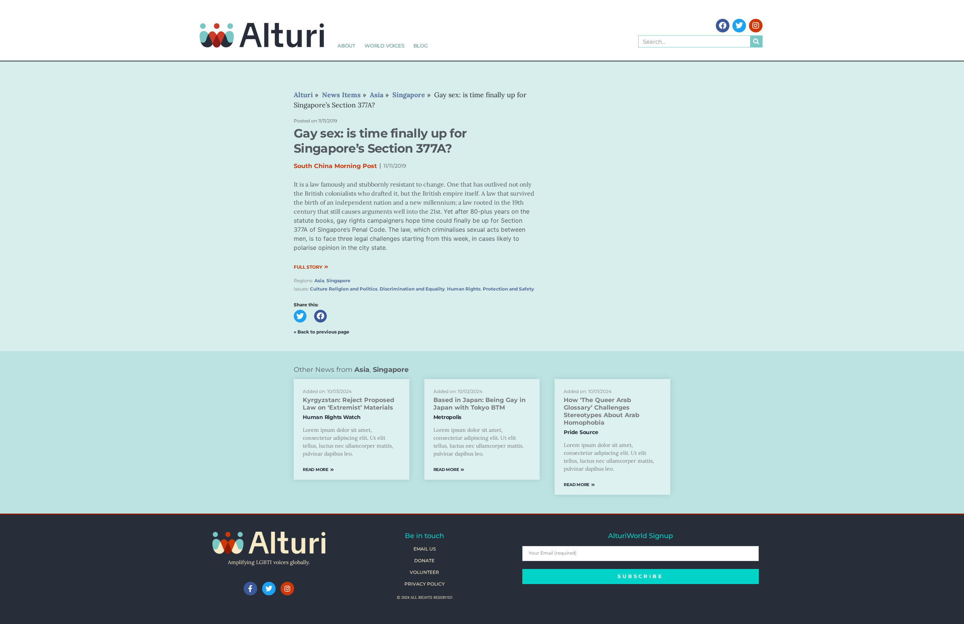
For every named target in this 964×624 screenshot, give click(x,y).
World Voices (384, 46)
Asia (319, 280)
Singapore (338, 280)
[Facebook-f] (250, 588)
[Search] (756, 41)
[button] (300, 316)
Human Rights (463, 289)
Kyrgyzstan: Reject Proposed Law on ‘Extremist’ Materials (348, 403)
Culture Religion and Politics (343, 289)
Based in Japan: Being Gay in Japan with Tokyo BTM (479, 403)
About (346, 46)
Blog (420, 46)
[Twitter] (739, 25)
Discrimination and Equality (412, 289)
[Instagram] (756, 25)
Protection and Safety (508, 289)
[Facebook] (722, 25)
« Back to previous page (321, 332)
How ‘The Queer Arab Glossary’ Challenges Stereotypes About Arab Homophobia (601, 411)
